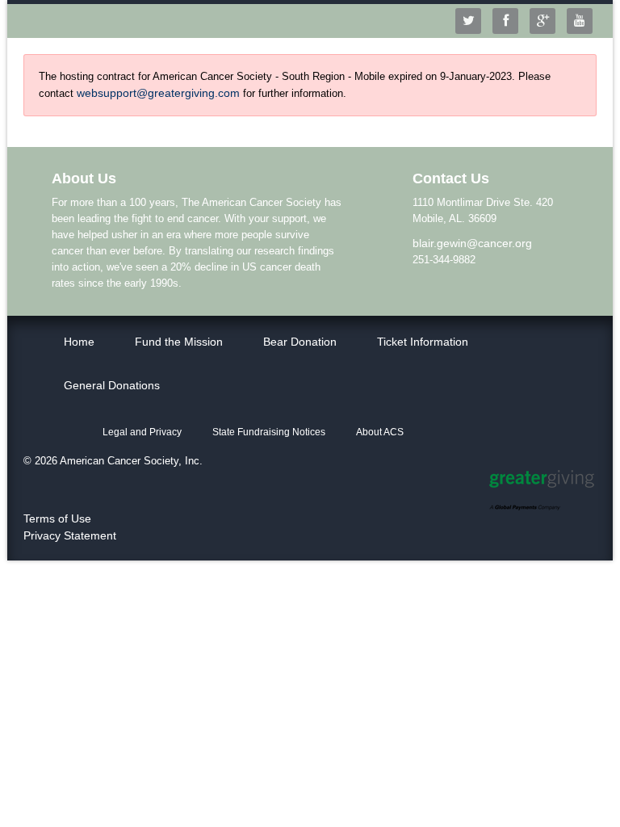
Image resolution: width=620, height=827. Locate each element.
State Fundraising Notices (268, 432)
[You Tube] (584, 21)
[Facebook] (509, 21)
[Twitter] (472, 21)
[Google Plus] (546, 21)
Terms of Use (57, 518)
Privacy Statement (69, 535)
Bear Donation (300, 341)
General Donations (112, 385)
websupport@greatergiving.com (158, 92)
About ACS (380, 432)
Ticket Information (422, 341)
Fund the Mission (179, 341)
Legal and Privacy (142, 432)
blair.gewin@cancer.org (472, 243)
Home (79, 341)
